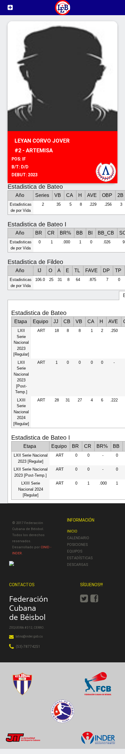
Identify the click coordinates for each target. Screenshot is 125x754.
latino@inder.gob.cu (29, 636)
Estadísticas (80, 558)
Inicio (72, 531)
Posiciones (77, 545)
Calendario (78, 538)
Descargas (77, 565)
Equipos (74, 551)
